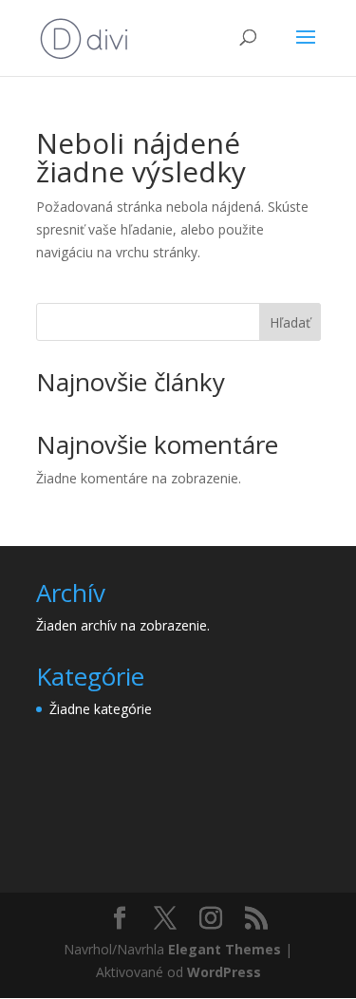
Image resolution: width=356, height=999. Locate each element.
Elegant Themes (224, 949)
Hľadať (290, 322)
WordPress (224, 972)
